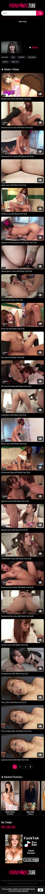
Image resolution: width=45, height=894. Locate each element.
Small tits (15, 62)
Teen (13, 57)
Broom (5, 62)
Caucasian (31, 57)
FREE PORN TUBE (8, 827)
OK (40, 890)
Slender (21, 57)
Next (30, 766)
